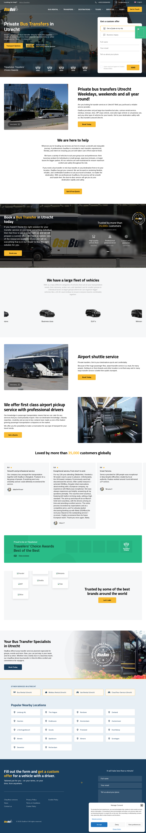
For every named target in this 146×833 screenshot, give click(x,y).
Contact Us (126, 245)
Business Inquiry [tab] (112, 35)
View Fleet (94, 245)
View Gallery (13, 124)
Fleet (121, 9)
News (6, 803)
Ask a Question (24, 2)
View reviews (24, 556)
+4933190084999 (104, 2)
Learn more (110, 245)
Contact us (8, 806)
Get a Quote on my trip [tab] (115, 28)
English (139, 2)
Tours (98, 9)
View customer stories (109, 229)
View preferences (134, 825)
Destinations (84, 9)
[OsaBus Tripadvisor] (140, 32)
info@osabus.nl (123, 2)
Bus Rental (53, 9)
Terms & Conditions (33, 803)
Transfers (68, 9)
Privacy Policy (117, 829)
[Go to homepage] (11, 8)
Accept (99, 825)
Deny (117, 825)
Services (110, 9)
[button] (142, 805)
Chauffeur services (11, 800)
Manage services (97, 819)
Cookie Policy (31, 806)
